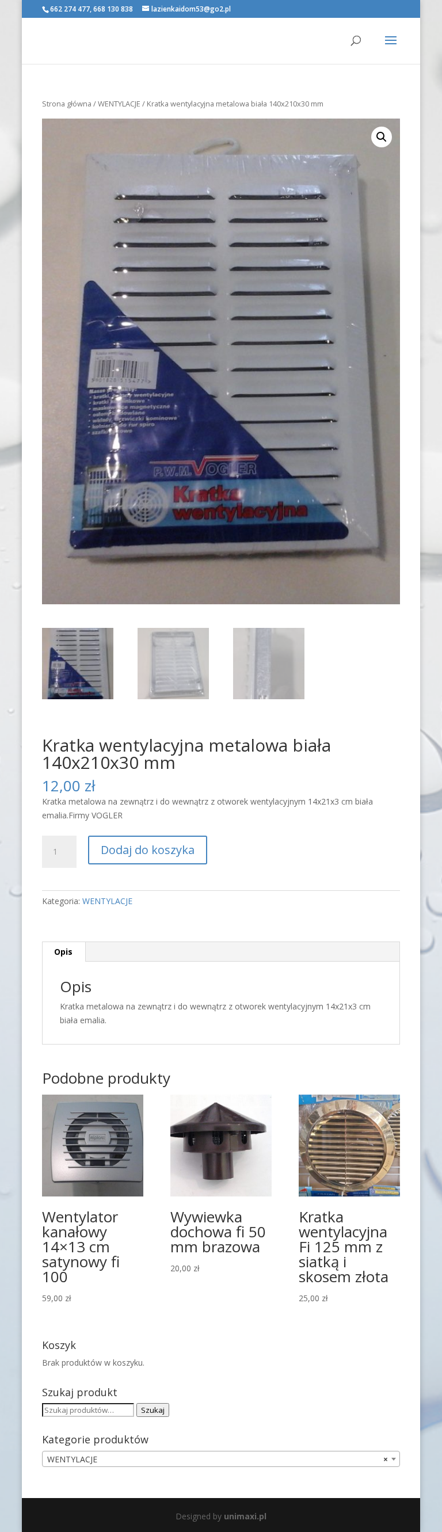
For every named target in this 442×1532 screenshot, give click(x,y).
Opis (63, 951)
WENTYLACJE (119, 103)
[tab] (63, 952)
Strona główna (67, 103)
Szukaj (153, 1410)
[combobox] (221, 1459)
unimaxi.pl (245, 1516)
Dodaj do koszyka (148, 850)
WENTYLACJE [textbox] (217, 1459)
